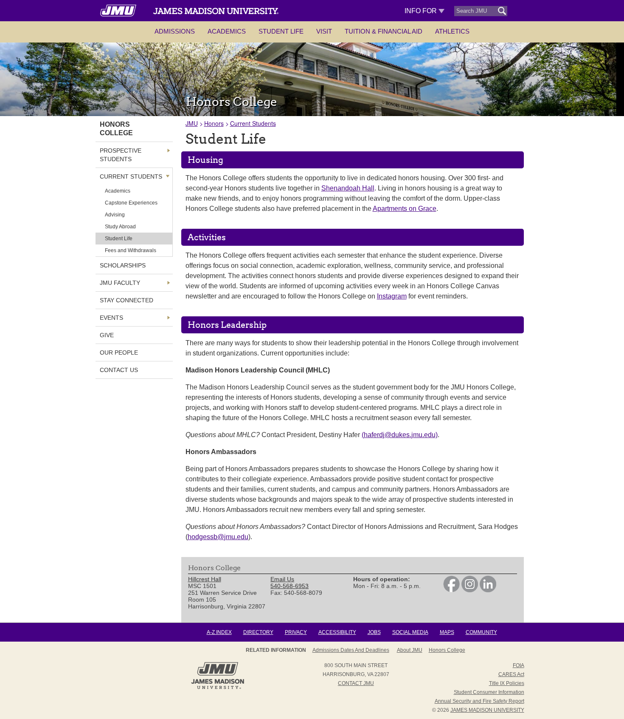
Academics (227, 31)
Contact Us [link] (119, 370)
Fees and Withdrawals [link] (130, 250)
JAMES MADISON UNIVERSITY (487, 710)
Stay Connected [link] (126, 300)
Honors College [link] (116, 128)
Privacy (296, 632)
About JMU (409, 650)
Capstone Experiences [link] (131, 203)
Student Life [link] (118, 239)
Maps (447, 632)
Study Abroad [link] (120, 227)
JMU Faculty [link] (120, 282)
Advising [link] (115, 215)
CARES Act (511, 674)
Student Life (281, 31)
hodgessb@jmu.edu (218, 536)
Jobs (374, 632)
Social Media (410, 632)
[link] (451, 590)
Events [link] (111, 317)
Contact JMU (356, 683)
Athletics (452, 31)
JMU (192, 123)
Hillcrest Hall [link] (204, 579)
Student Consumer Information (489, 692)
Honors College (447, 650)
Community (481, 632)
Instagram (392, 296)
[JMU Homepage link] (217, 688)
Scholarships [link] (123, 265)
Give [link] (107, 335)
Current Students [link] (131, 176)
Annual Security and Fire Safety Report (479, 701)
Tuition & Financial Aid (383, 31)
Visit (324, 31)
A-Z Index (219, 632)
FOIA (518, 665)
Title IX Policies (506, 683)
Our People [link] (119, 352)
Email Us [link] (282, 579)
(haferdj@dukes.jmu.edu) (400, 434)
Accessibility (337, 632)
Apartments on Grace (404, 208)
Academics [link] (117, 191)
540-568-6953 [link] (289, 586)
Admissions (175, 31)
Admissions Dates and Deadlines (350, 650)
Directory (258, 632)
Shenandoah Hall (347, 188)
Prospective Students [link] (120, 154)
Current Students (253, 123)
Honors (214, 123)
